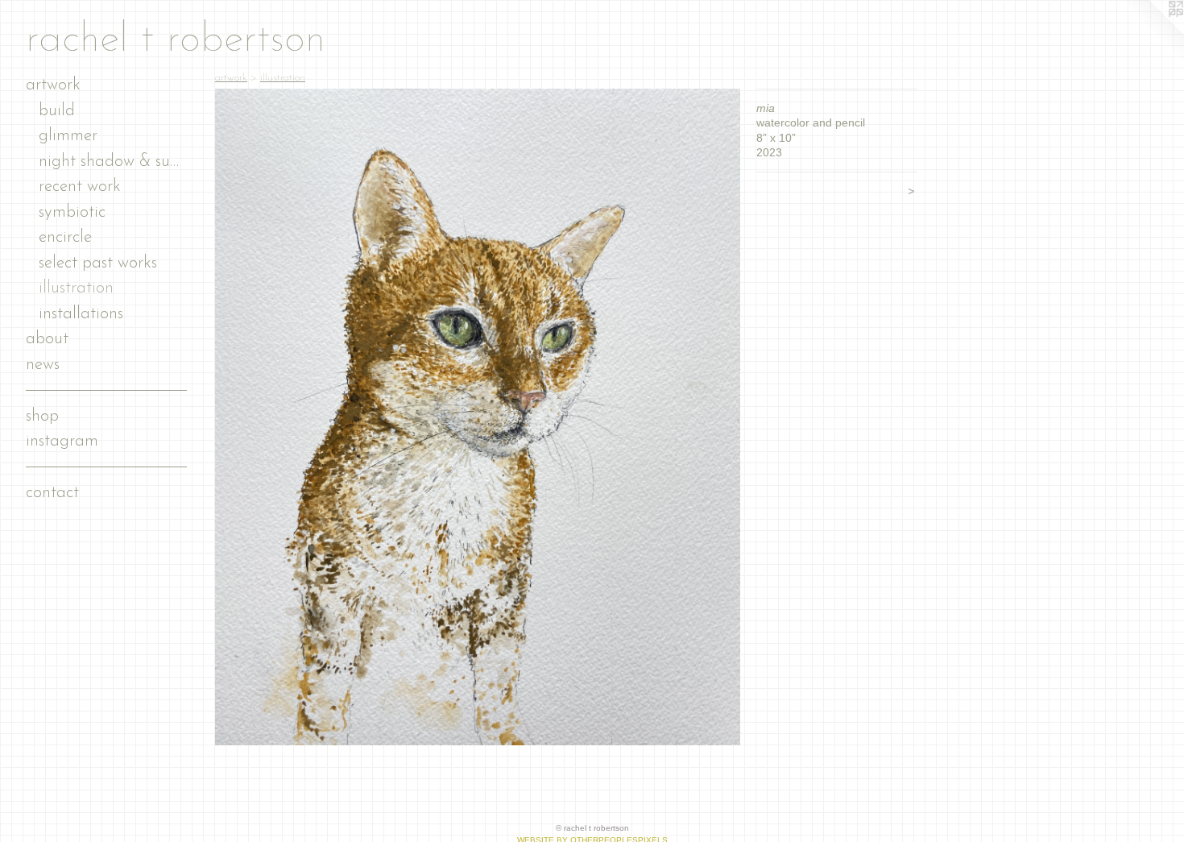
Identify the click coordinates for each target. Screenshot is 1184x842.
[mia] (477, 417)
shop (42, 416)
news (43, 364)
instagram (62, 441)
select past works (98, 263)
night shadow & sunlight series (113, 161)
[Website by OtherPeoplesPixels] (1152, 32)
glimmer (68, 135)
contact (52, 492)
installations (81, 313)
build (57, 110)
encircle (65, 237)
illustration (76, 288)
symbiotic (72, 212)
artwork (53, 85)
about (47, 338)
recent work (80, 186)
